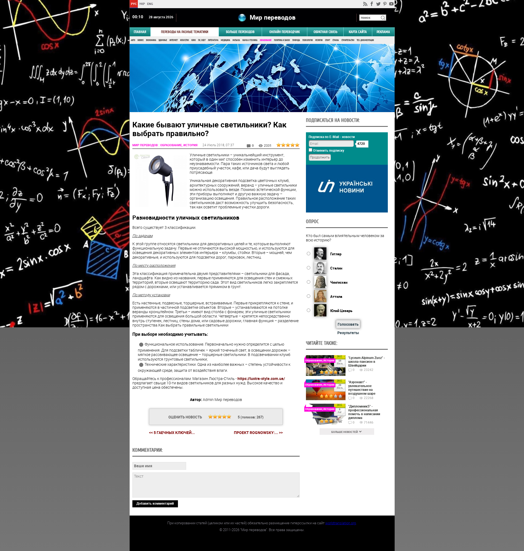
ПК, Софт (202, 40)
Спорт (327, 40)
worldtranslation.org (340, 522)
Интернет (173, 40)
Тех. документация (365, 40)
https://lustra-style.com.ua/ (261, 378)
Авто (133, 40)
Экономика (151, 40)
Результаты (348, 332)
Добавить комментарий (155, 503)
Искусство (184, 40)
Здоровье (163, 40)
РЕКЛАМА (383, 32)
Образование (266, 40)
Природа (296, 40)
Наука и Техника (249, 40)
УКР (142, 4)
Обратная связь (325, 32)
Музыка (236, 40)
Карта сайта (358, 32)
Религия (319, 40)
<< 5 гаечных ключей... (172, 432)
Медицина (225, 40)
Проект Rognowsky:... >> (258, 432)
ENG (150, 4)
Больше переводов (240, 32)
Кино (193, 40)
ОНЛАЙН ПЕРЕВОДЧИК (284, 32)
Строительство (347, 40)
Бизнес (141, 40)
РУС (133, 4)
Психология (307, 40)
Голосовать (348, 324)
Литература (213, 40)
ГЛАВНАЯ (140, 32)
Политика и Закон (282, 40)
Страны (335, 40)
